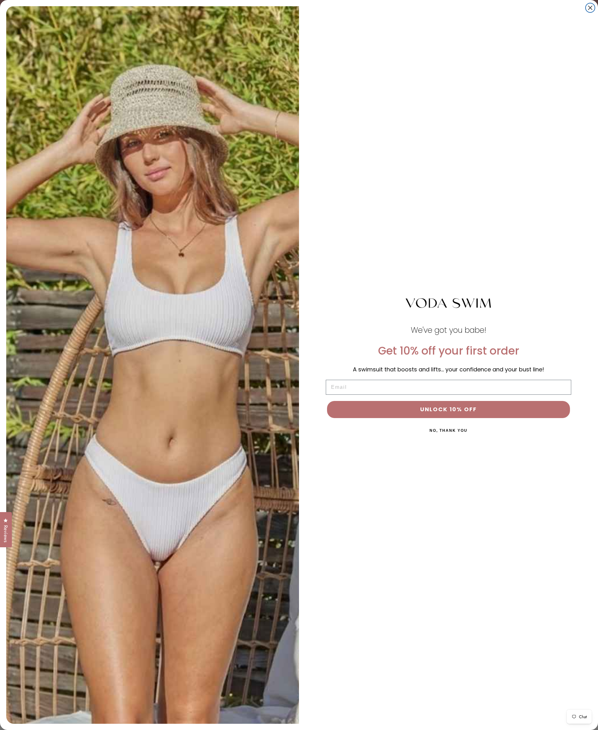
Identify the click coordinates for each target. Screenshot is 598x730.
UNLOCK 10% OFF (448, 409)
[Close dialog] (590, 7)
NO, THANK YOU (448, 430)
